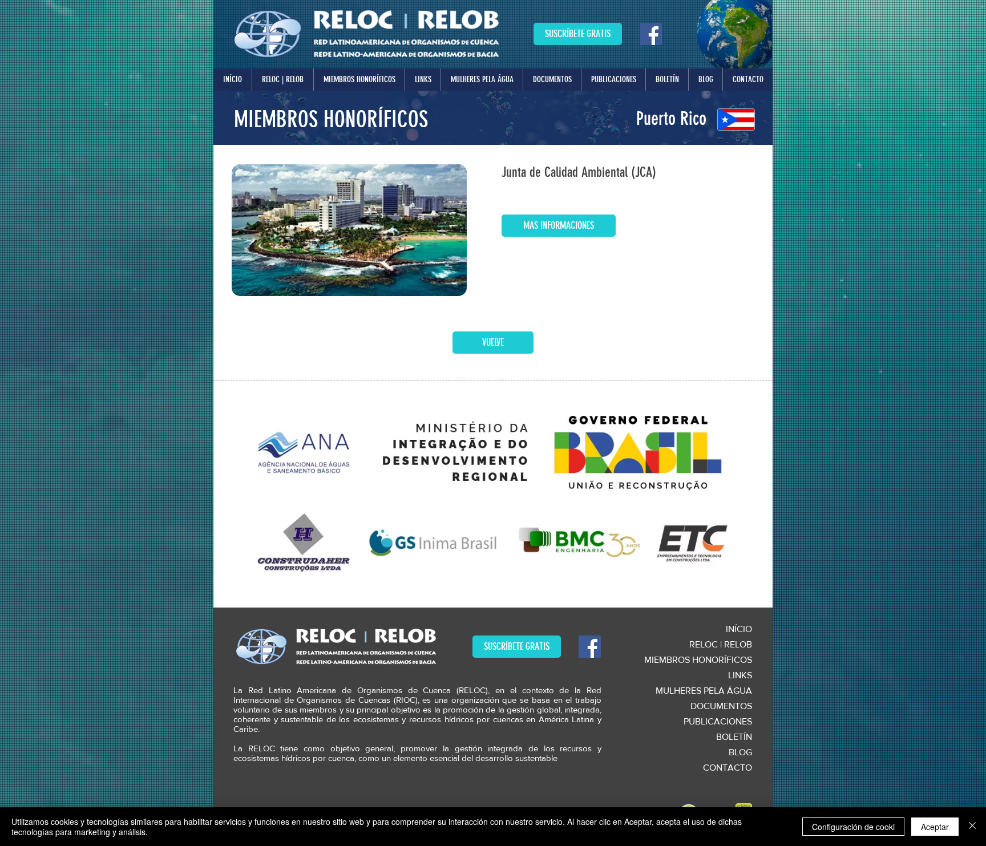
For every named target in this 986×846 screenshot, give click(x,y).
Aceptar (935, 826)
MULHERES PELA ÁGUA (704, 690)
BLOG (740, 752)
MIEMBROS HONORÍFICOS (698, 660)
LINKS (740, 675)
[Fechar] (972, 826)
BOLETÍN (734, 737)
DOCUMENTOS (721, 706)
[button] (282, 79)
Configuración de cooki (853, 826)
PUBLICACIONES (718, 721)
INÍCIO (739, 629)
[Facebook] (651, 34)
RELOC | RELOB (720, 644)
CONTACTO (727, 767)
